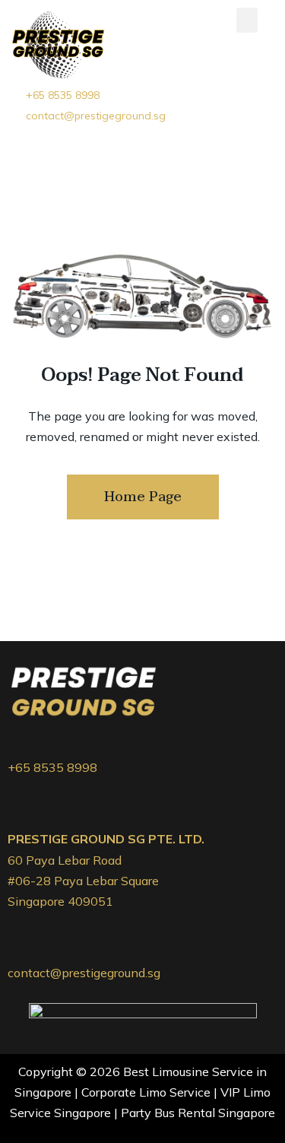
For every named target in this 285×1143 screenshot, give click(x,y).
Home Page (143, 497)
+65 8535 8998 (52, 767)
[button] (247, 20)
